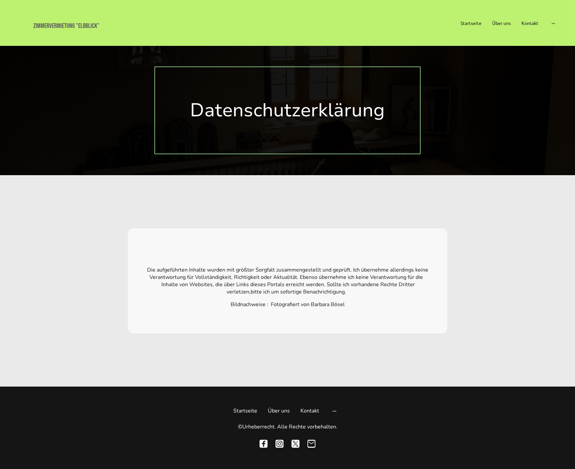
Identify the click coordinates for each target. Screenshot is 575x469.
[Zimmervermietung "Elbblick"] (99, 36)
